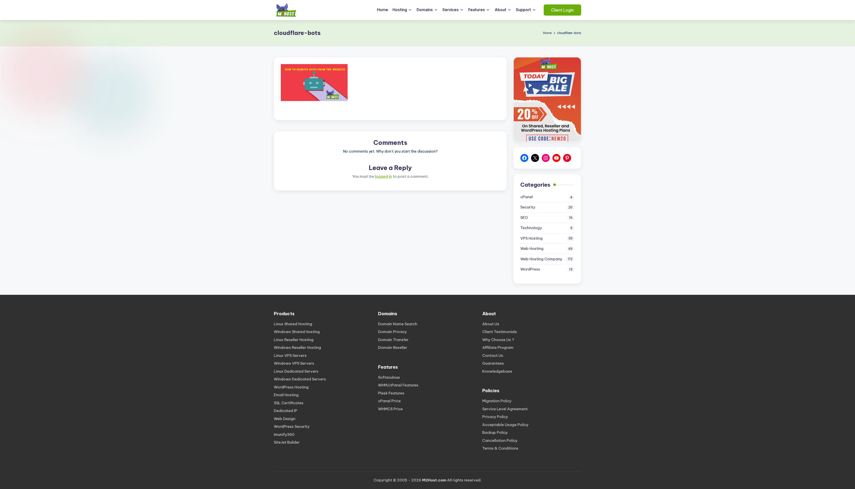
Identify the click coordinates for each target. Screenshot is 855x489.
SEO (524, 217)
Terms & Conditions (500, 448)
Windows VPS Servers (294, 363)
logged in (383, 176)
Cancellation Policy (499, 440)
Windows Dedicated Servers (300, 379)
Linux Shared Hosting (293, 323)
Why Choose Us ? (498, 339)
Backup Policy (495, 432)
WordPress (530, 269)
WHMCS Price (390, 408)
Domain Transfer (393, 339)
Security (527, 207)
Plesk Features (391, 393)
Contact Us (492, 355)
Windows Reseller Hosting (297, 347)
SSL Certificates (288, 402)
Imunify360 (284, 434)
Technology (531, 227)
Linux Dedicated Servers (296, 371)
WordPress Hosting (291, 387)
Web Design (284, 418)
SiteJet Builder (287, 442)
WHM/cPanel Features (398, 385)
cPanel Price (389, 400)
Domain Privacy (392, 331)
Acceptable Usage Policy (505, 424)
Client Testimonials (499, 331)
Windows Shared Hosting (297, 331)
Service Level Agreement (505, 408)
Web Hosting (532, 248)
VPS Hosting (531, 238)
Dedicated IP (285, 410)
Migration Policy (496, 400)
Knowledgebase (497, 371)
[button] (562, 10)
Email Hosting (286, 394)
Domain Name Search (397, 323)
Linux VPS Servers (290, 355)
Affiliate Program (497, 347)
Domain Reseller (392, 347)
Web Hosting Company (541, 259)
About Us (490, 323)
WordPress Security (291, 426)
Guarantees (493, 363)
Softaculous (389, 377)
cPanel (526, 196)
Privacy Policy (495, 416)
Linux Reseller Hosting (294, 339)
